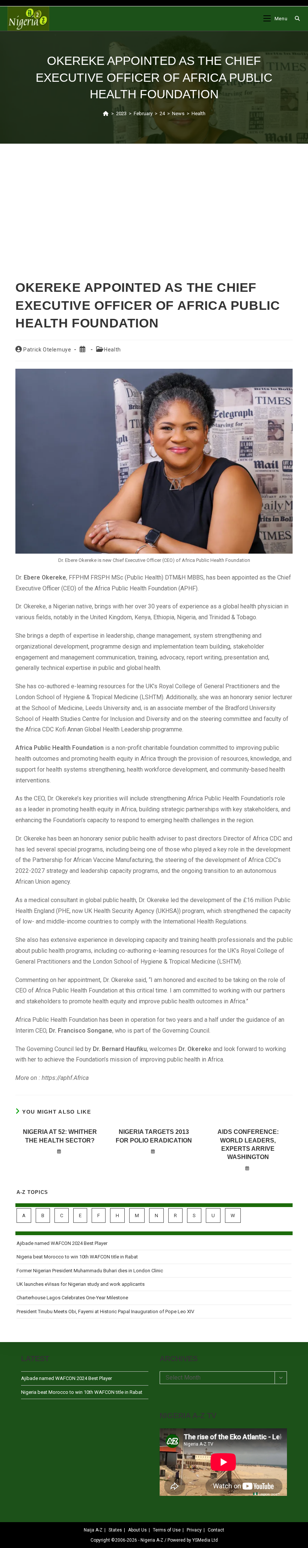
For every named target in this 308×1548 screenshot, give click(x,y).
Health (198, 113)
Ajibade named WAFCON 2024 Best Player (62, 1243)
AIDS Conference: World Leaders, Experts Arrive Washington (248, 1144)
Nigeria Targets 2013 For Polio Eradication (154, 1136)
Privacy (194, 1530)
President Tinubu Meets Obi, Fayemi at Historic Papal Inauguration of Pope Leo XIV (105, 1311)
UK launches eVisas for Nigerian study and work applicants (81, 1284)
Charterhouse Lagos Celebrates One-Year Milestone (72, 1297)
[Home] (106, 113)
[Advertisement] (154, 201)
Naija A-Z (93, 1530)
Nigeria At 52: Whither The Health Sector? (60, 1136)
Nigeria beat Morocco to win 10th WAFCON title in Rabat (77, 1257)
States (115, 1530)
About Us (137, 1530)
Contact (216, 1530)
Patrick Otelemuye (47, 350)
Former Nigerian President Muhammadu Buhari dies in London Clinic (90, 1270)
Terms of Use (167, 1530)
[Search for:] (294, 18)
